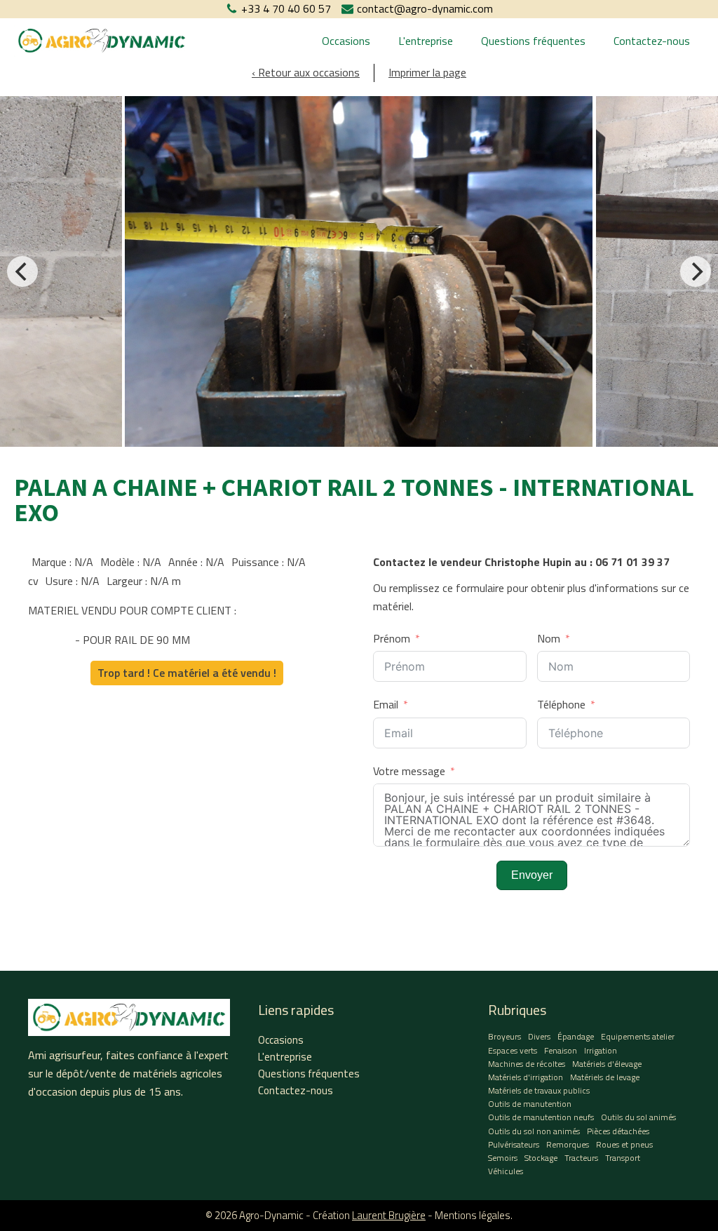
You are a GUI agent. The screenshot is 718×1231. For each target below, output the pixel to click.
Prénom (391, 638)
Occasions (346, 40)
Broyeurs (504, 1036)
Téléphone (561, 704)
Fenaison (560, 1050)
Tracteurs (581, 1157)
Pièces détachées (618, 1131)
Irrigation (600, 1050)
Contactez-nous (652, 40)
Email (385, 704)
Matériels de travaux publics (539, 1090)
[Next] (695, 271)
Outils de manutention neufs (541, 1117)
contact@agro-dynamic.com (425, 8)
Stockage (540, 1157)
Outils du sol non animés (534, 1131)
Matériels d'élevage (607, 1063)
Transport (622, 1157)
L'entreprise (425, 40)
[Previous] (22, 271)
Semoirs (502, 1157)
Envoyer (532, 875)
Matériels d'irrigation (525, 1077)
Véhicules (505, 1171)
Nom (548, 638)
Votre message (409, 770)
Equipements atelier (638, 1036)
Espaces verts (512, 1050)
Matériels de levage (604, 1077)
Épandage (575, 1036)
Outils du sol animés (638, 1117)
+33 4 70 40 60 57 (286, 8)
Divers (539, 1036)
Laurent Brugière (389, 1215)
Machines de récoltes (526, 1063)
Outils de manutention (529, 1103)
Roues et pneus (624, 1144)
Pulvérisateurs (513, 1144)
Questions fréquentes (533, 40)
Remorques (567, 1144)
